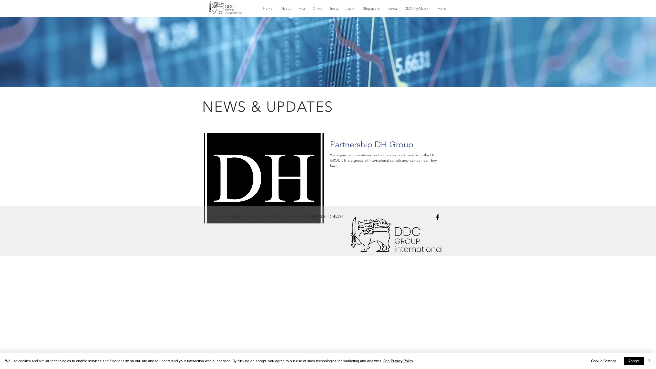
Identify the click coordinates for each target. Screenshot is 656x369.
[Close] (650, 361)
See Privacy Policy (398, 360)
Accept (633, 360)
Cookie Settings (604, 360)
